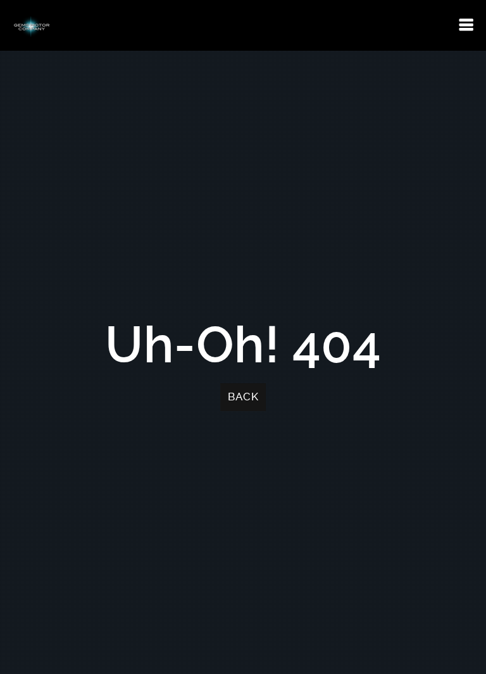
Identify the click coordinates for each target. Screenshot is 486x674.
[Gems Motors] (32, 25)
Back (243, 397)
